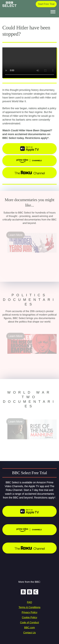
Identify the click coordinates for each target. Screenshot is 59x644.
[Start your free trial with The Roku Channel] (29, 548)
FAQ (29, 602)
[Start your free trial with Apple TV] (29, 511)
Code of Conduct (29, 622)
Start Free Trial (46, 4)
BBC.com (29, 627)
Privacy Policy (29, 612)
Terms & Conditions (29, 607)
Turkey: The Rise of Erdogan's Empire (31, 355)
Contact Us (29, 632)
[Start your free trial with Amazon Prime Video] (29, 529)
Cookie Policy (29, 617)
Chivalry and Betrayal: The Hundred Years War (29, 256)
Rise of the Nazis (18, 441)
